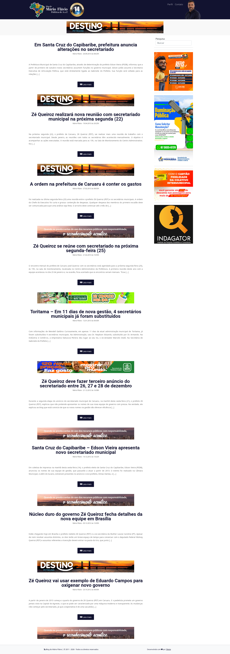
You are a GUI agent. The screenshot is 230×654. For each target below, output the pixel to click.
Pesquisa (160, 38)
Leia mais (86, 84)
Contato (179, 4)
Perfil (170, 4)
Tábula (168, 649)
